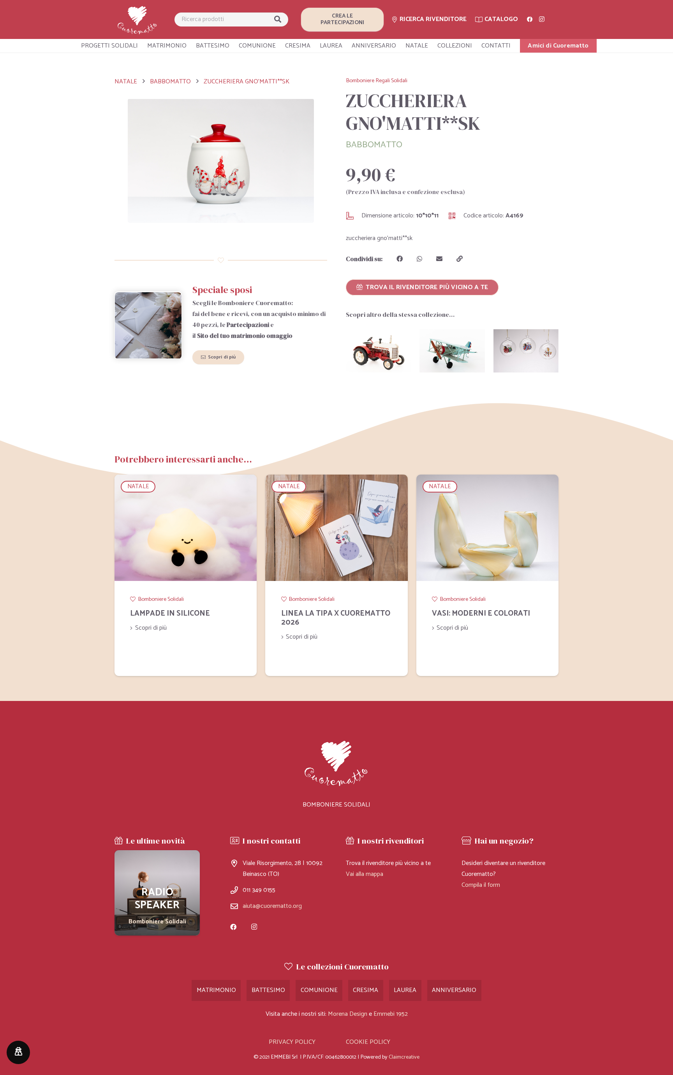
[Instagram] (541, 19)
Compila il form (481, 885)
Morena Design (347, 1014)
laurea (405, 990)
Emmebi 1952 (390, 1014)
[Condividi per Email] (439, 259)
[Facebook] (529, 19)
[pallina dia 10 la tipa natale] (525, 350)
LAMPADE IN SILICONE (170, 613)
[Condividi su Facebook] (399, 259)
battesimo (268, 990)
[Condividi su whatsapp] (419, 259)
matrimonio (216, 990)
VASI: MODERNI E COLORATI (481, 613)
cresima (365, 990)
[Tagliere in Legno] (157, 893)
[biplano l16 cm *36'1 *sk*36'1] (451, 350)
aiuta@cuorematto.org (272, 906)
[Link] (137, 19)
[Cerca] (277, 19)
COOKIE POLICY (368, 1042)
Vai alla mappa (364, 874)
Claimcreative (404, 1057)
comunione (319, 990)
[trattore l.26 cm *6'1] (378, 350)
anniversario (454, 990)
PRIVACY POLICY (292, 1042)
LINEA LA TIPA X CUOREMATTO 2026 (335, 617)
